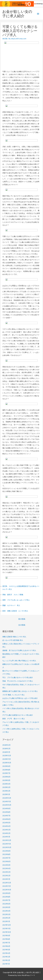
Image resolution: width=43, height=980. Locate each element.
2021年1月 (6, 964)
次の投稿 (21, 625)
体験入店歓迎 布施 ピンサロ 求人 (14, 637)
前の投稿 (21, 619)
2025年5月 (6, 780)
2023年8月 (6, 854)
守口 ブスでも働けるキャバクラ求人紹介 (17, 677)
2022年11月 (6, 886)
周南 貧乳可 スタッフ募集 (12, 595)
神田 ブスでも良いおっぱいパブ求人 (16, 600)
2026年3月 (6, 745)
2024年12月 (6, 798)
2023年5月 (6, 865)
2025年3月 (6, 787)
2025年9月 (6, 766)
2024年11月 (6, 801)
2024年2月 (6, 833)
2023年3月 (6, 872)
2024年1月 (6, 837)
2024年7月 (6, 816)
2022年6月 (6, 904)
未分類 (4, 39)
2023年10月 (6, 847)
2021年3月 (6, 957)
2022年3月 (6, 914)
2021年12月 (6, 925)
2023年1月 (6, 879)
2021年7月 (6, 943)
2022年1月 (6, 921)
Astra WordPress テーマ (26, 975)
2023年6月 (6, 861)
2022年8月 (6, 897)
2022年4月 (6, 911)
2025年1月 (6, 794)
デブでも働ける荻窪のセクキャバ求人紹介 (17, 715)
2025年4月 (6, 784)
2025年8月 (6, 770)
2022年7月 (6, 900)
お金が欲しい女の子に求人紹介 (17, 13)
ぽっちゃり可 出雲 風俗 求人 (12, 640)
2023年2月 (6, 875)
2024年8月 (6, 812)
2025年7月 (6, 773)
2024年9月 (6, 808)
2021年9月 (6, 935)
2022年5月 (6, 907)
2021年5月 (6, 950)
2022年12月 (6, 883)
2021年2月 (6, 960)
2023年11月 (6, 844)
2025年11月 (6, 759)
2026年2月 (6, 748)
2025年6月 (6, 777)
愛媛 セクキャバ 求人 (11, 605)
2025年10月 (6, 763)
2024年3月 (6, 830)
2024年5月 (6, 823)
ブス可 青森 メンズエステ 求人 (13, 695)
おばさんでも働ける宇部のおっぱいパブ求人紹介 (20, 698)
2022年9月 (6, 893)
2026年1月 (6, 752)
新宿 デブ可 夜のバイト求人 (13, 719)
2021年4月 (6, 953)
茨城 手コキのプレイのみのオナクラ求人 (17, 681)
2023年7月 (6, 858)
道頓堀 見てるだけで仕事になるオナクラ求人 (19, 650)
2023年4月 (6, 868)
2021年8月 (6, 939)
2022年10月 (6, 890)
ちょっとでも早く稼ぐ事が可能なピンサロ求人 (19, 661)
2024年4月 (6, 826)
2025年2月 (6, 791)
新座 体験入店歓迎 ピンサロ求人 (15, 611)
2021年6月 (6, 946)
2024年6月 (6, 819)
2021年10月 (6, 932)
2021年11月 (6, 928)
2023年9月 (6, 851)
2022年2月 (6, 918)
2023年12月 (6, 840)
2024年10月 (6, 805)
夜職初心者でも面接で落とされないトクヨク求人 (20, 691)
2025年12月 (6, 755)
